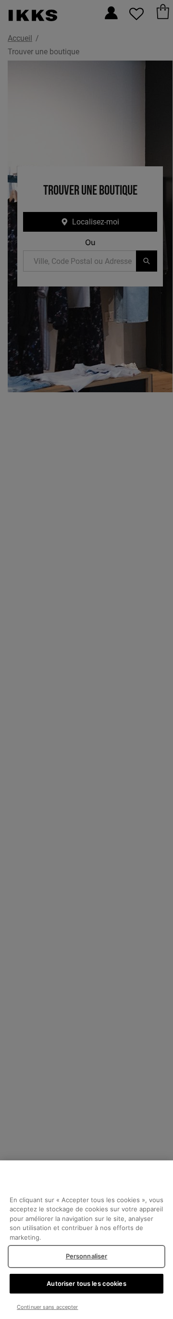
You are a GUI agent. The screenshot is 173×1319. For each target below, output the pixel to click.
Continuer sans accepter (47, 1307)
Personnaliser (87, 1256)
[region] (86, 1239)
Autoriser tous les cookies (86, 1283)
